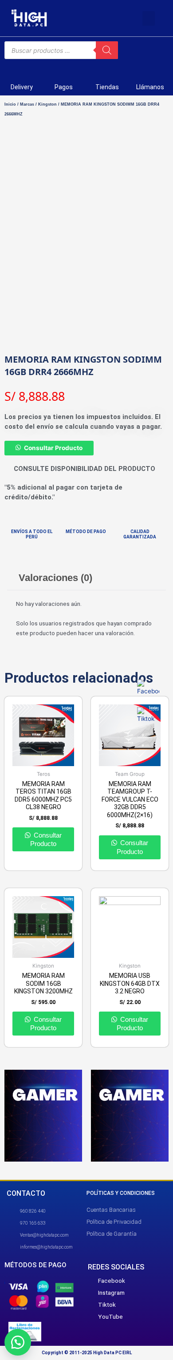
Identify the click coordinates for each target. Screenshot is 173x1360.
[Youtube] (117, 18)
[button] (148, 18)
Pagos (64, 87)
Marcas (27, 104)
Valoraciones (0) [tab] (55, 577)
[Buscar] (107, 50)
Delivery (22, 87)
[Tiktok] (99, 18)
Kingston (47, 104)
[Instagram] (135, 18)
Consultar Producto (53, 447)
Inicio (10, 104)
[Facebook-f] (81, 18)
